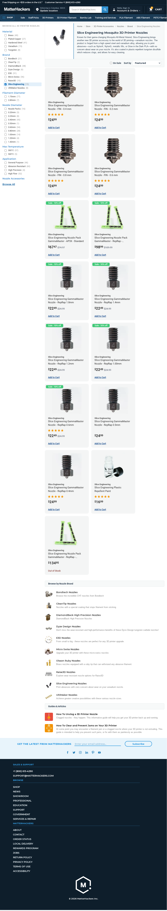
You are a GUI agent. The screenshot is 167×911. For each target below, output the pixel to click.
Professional (22, 800)
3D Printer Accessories (104, 26)
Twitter (74, 752)
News (16, 791)
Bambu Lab (85, 17)
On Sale (117, 63)
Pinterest (93, 752)
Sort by (127, 63)
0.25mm (13, 116)
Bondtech (15, 58)
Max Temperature (13, 146)
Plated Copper (17, 39)
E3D (12, 73)
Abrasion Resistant (19, 166)
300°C (13, 150)
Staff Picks (33, 17)
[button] (50, 9)
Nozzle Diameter (12, 105)
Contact (18, 834)
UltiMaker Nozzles (18, 88)
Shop (16, 787)
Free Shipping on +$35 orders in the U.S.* (22, 2)
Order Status (22, 839)
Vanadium (15, 46)
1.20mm (13, 138)
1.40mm (13, 142)
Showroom (21, 796)
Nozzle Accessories (13, 178)
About (17, 830)
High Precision (16, 170)
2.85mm (13, 100)
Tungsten (14, 50)
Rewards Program (25, 848)
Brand (130, 26)
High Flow (15, 173)
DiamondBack (17, 66)
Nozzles (120, 26)
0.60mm (14, 127)
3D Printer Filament (66, 17)
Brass (13, 35)
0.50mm (13, 123)
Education (20, 805)
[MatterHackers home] (17, 9)
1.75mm (14, 96)
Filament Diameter (13, 92)
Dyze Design (15, 69)
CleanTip (14, 62)
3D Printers (47, 17)
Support (18, 809)
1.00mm (14, 134)
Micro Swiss (16, 77)
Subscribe (138, 744)
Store (88, 26)
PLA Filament (126, 17)
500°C (12, 154)
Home (79, 26)
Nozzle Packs (16, 109)
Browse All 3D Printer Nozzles (20, 26)
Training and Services (105, 17)
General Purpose (18, 162)
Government (21, 814)
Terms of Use (21, 866)
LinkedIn (86, 752)
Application (9, 158)
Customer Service (54, 2)
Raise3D (14, 80)
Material (7, 31)
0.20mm (13, 112)
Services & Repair (24, 818)
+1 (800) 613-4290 (71, 2)
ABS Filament (143, 17)
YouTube (99, 752)
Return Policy (22, 857)
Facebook (67, 752)
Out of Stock (54, 570)
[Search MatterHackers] (105, 9)
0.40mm (14, 119)
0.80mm (14, 131)
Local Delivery (23, 843)
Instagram (80, 752)
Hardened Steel (17, 42)
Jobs (16, 852)
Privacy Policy (22, 861)
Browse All (8, 184)
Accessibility (21, 871)
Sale (23, 17)
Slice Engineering (18, 84)
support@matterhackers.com (33, 775)
